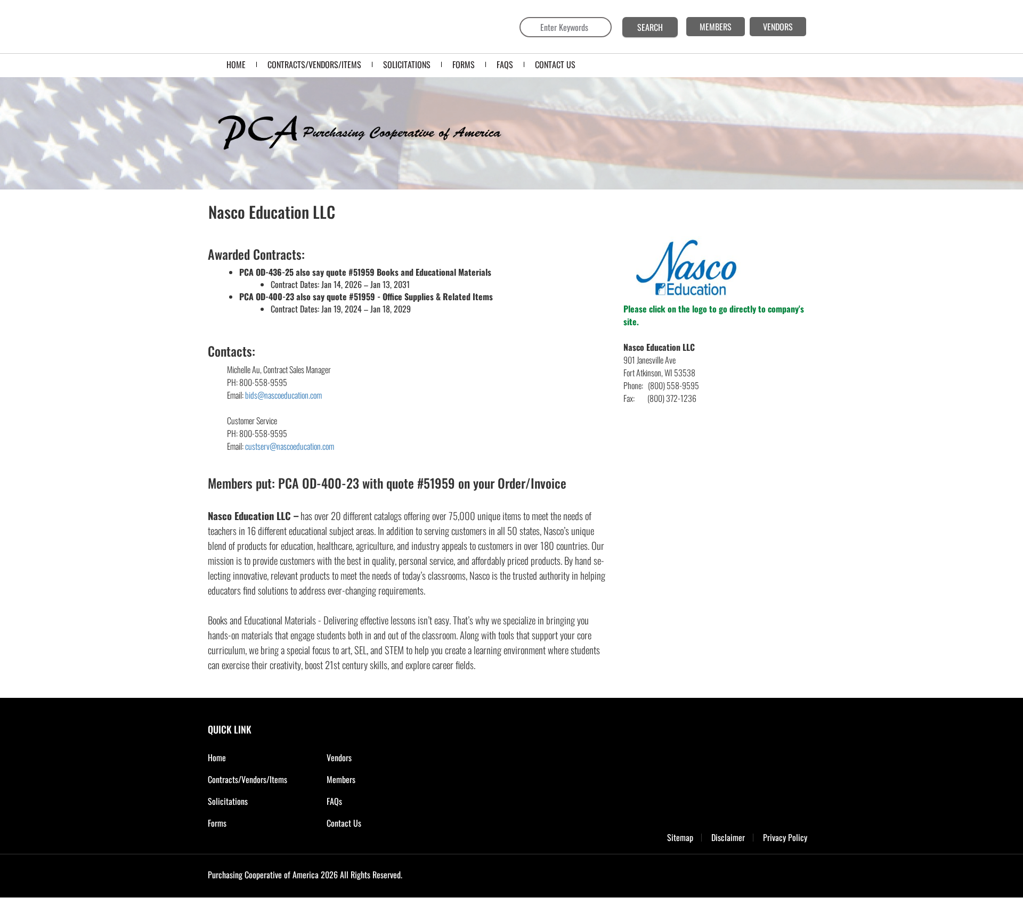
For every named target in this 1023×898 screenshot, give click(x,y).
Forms (217, 823)
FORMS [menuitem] (463, 64)
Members (341, 779)
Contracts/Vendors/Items (247, 779)
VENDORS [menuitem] (778, 26)
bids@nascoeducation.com (283, 395)
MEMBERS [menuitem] (716, 26)
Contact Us (344, 823)
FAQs (334, 801)
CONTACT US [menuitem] (555, 64)
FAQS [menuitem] (505, 64)
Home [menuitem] (236, 64)
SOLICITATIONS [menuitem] (407, 64)
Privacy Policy (785, 838)
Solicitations (228, 801)
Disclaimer (728, 838)
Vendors (339, 757)
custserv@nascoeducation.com (289, 446)
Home (217, 757)
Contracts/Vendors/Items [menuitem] (314, 64)
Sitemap (680, 838)
